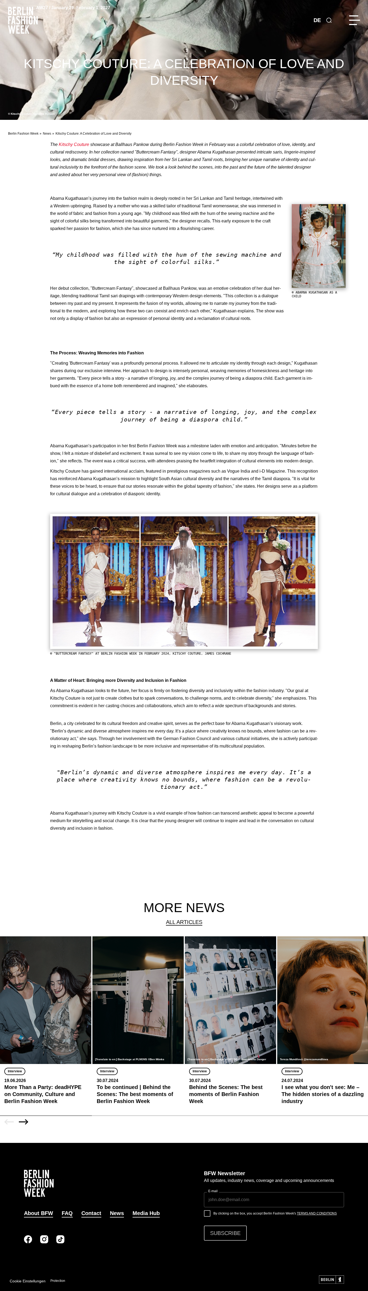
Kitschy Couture (74, 144)
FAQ (67, 1213)
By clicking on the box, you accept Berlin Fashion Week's (275, 1213)
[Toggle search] (329, 20)
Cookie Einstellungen (28, 1281)
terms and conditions (317, 1213)
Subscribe (225, 1233)
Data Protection (54, 1281)
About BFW (38, 1213)
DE (317, 20)
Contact (91, 1213)
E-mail (213, 1191)
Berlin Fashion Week (23, 133)
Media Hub (146, 1213)
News (47, 133)
